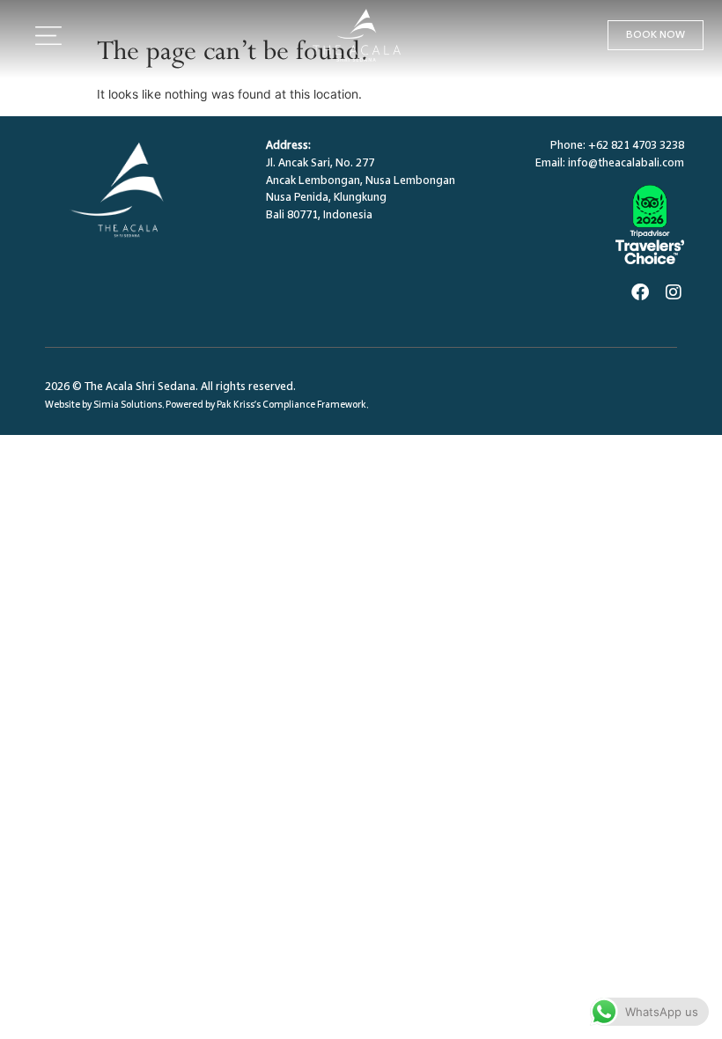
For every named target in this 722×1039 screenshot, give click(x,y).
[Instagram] (673, 292)
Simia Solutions (127, 405)
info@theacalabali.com (626, 163)
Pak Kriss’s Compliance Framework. (292, 405)
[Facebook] (640, 292)
